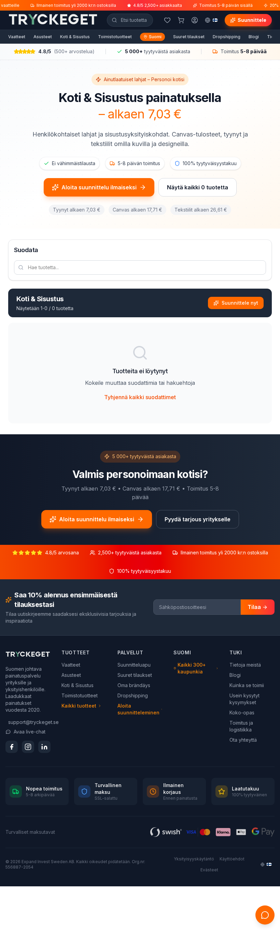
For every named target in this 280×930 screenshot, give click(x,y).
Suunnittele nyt (240, 303)
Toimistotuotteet (115, 36)
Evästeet (209, 869)
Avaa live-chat (29, 732)
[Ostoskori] (181, 20)
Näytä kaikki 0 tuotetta (197, 187)
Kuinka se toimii (246, 685)
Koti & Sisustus (75, 36)
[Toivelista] (167, 20)
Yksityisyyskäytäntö (194, 858)
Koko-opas (241, 712)
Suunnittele (252, 20)
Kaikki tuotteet (78, 706)
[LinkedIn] (44, 747)
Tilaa (254, 607)
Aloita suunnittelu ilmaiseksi (99, 187)
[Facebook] (11, 747)
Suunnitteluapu (134, 665)
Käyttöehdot (232, 858)
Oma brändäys (133, 685)
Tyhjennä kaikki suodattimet (140, 397)
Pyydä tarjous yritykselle (197, 519)
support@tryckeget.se (29, 722)
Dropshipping (226, 36)
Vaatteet (16, 36)
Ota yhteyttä (243, 740)
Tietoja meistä (245, 665)
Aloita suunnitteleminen (138, 709)
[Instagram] (28, 747)
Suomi (155, 36)
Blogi (254, 36)
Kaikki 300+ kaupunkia (192, 668)
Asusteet (42, 36)
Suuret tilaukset (189, 36)
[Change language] (211, 20)
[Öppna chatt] (265, 915)
